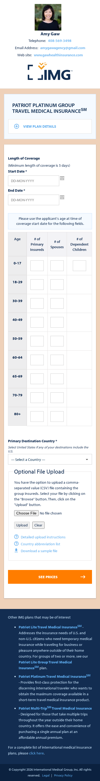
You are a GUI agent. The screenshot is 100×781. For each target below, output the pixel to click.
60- (15, 357)
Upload (22, 525)
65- (15, 376)
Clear (38, 525)
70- (15, 395)
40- (15, 319)
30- (15, 300)
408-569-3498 (59, 40)
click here (36, 753)
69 (20, 376)
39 (20, 300)
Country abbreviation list (40, 544)
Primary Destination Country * (32, 441)
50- (15, 338)
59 (20, 338)
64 (20, 357)
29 (20, 282)
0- (15, 263)
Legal (46, 775)
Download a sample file (39, 550)
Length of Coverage (24, 158)
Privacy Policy (63, 775)
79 (20, 395)
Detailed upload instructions (43, 537)
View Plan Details (39, 126)
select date (62, 178)
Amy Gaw (50, 33)
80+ (17, 413)
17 (19, 263)
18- (15, 282)
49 (20, 319)
